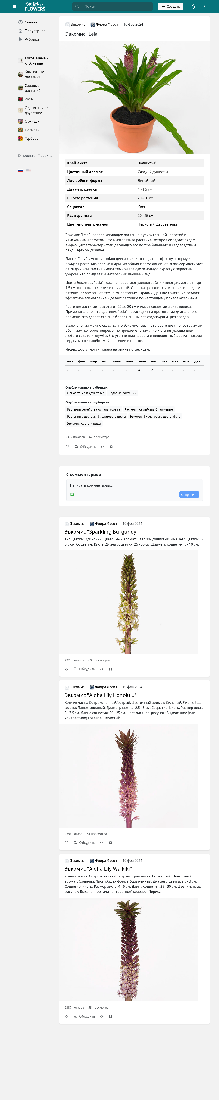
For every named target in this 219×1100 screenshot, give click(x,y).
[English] (28, 171)
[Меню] (14, 6)
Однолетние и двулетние (85, 393)
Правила (45, 155)
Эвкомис (77, 24)
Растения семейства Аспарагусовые (93, 409)
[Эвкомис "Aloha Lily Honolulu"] (134, 760)
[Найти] (77, 6)
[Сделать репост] (105, 446)
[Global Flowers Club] (36, 6)
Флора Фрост (106, 24)
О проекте (26, 155)
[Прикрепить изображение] (72, 494)
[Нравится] (69, 446)
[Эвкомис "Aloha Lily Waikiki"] (134, 933)
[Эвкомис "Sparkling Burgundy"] (134, 591)
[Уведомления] (193, 6)
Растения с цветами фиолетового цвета (96, 416)
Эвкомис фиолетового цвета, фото (155, 416)
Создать (173, 6)
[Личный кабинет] (204, 6)
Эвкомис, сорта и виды (84, 423)
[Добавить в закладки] (114, 446)
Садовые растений (122, 393)
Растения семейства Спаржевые (149, 409)
